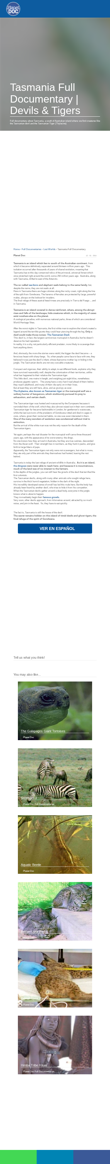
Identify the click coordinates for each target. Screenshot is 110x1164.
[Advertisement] (55, 189)
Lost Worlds (49, 249)
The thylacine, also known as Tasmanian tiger (37, 391)
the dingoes (19, 466)
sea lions (33, 285)
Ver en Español (56, 528)
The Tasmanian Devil (58, 335)
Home (16, 249)
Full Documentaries (32, 249)
